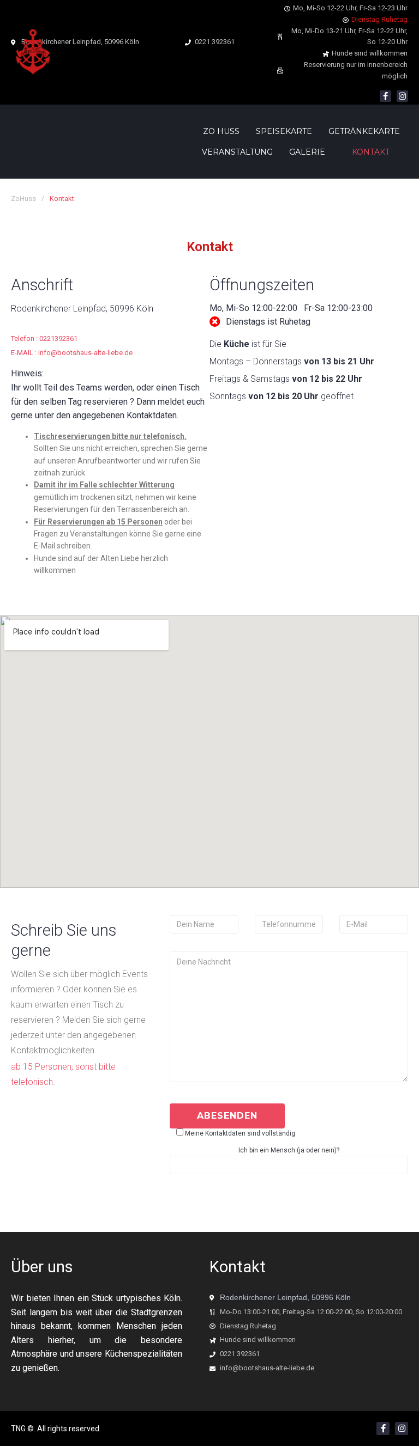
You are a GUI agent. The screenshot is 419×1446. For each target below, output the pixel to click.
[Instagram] (402, 96)
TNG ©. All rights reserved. (56, 1428)
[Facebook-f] (385, 96)
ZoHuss (23, 198)
